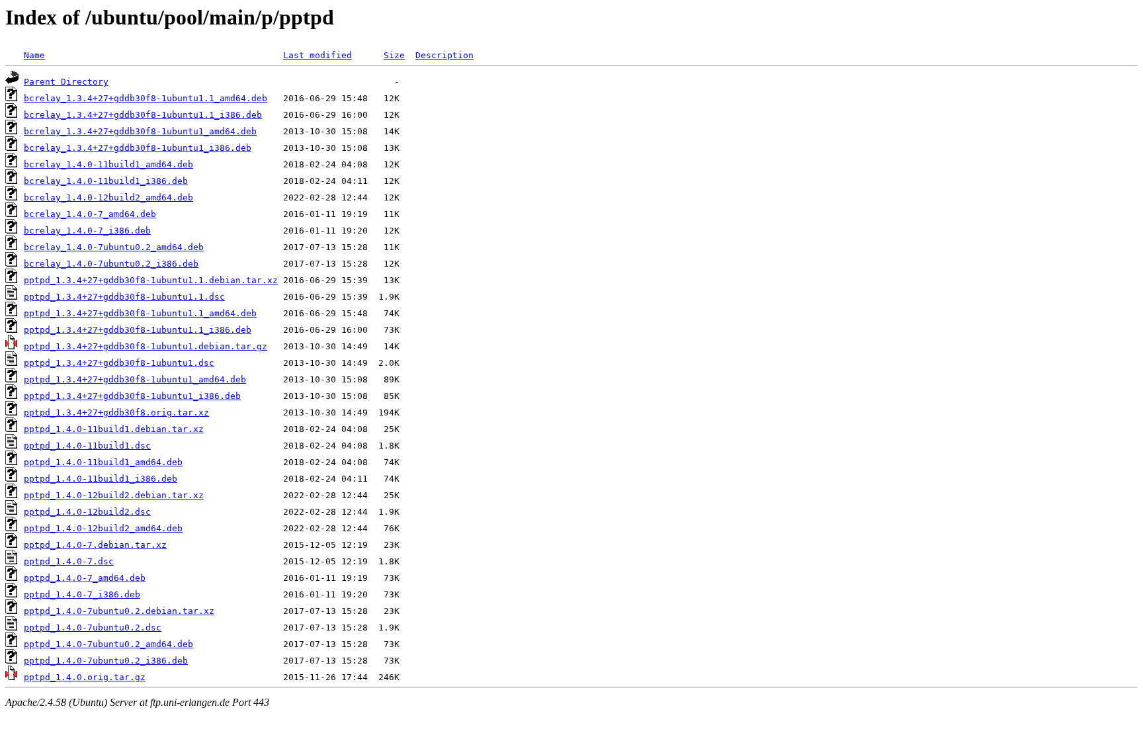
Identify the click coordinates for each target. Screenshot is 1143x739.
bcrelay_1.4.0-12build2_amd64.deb (108, 197)
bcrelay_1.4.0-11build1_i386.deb (106, 181)
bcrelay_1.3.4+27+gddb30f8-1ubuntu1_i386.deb (137, 148)
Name (34, 55)
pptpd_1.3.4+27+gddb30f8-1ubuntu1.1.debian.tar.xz (151, 280)
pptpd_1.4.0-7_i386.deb (82, 594)
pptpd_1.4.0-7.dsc (69, 561)
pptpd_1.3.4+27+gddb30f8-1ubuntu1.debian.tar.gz (145, 346)
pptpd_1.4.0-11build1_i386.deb (100, 479)
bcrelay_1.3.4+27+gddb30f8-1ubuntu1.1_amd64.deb (145, 98)
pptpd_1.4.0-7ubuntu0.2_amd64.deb (108, 644)
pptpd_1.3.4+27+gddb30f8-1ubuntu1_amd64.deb (135, 379)
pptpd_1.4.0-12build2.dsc (87, 512)
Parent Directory (66, 82)
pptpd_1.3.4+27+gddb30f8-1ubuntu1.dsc (119, 363)
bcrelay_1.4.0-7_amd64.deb (90, 214)
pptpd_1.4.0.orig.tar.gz (85, 677)
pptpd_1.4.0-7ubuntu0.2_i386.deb (106, 661)
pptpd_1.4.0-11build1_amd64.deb (103, 462)
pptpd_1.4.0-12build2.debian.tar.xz (114, 495)
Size (394, 55)
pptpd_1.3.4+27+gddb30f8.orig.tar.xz (116, 412)
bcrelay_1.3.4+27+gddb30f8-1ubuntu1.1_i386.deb (143, 115)
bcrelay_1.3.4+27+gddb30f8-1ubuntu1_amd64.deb (140, 131)
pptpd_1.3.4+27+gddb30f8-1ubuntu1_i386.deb (132, 396)
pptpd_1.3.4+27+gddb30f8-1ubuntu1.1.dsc (124, 297)
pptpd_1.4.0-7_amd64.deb (85, 578)
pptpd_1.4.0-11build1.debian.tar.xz (114, 429)
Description (444, 55)
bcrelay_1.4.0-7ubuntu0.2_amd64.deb (114, 247)
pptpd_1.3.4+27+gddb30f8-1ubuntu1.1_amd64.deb (140, 313)
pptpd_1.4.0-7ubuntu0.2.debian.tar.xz (119, 611)
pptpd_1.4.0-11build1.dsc (87, 446)
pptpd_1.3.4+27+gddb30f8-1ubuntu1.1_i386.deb (137, 330)
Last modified (317, 55)
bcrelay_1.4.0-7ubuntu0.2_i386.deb (111, 264)
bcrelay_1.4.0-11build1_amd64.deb (108, 164)
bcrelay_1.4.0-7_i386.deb (87, 231)
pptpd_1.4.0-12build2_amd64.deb (103, 528)
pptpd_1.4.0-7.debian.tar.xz (95, 545)
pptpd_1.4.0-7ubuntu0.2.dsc (92, 627)
